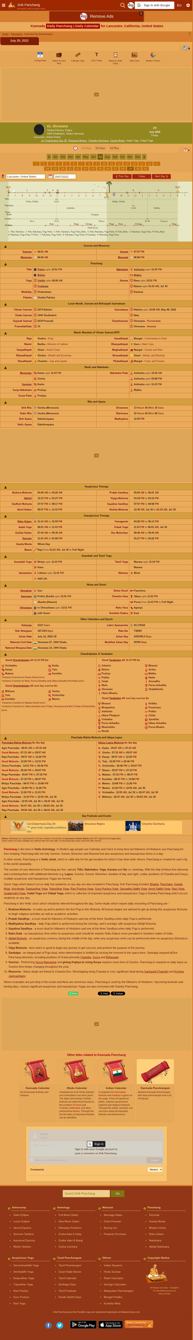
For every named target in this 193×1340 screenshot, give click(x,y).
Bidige (41, 275)
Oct (122, 156)
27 (115, 168)
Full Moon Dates (68, 1214)
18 (47, 168)
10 (104, 163)
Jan (55, 156)
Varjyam (27, 538)
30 (137, 168)
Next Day (161, 176)
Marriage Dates (113, 1214)
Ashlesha (139, 269)
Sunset (124, 251)
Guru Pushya (21, 1297)
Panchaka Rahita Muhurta (16, 742)
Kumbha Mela (112, 1303)
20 (62, 168)
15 (141, 163)
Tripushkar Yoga (59, 888)
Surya (96, 957)
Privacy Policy (164, 1294)
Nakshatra (122, 269)
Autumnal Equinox (24, 1240)
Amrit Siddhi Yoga (159, 888)
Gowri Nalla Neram (70, 1271)
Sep (115, 156)
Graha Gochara (68, 1246)
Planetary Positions (70, 1227)
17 (156, 163)
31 (145, 168)
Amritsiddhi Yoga (23, 1271)
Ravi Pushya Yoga (81, 888)
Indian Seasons (113, 1265)
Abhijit (28, 498)
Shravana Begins (77, 140)
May (85, 156)
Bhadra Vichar (157, 1227)
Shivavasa (26, 607)
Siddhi (41, 280)
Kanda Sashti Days (70, 1297)
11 (111, 163)
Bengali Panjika (113, 1297)
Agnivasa (26, 596)
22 (77, 168)
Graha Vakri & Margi (71, 1240)
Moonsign (26, 373)
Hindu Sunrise (112, 1271)
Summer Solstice (23, 1234)
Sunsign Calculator (115, 1284)
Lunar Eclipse (21, 1221)
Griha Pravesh (112, 1221)
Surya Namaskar (46, 962)
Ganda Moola (117, 140)
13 (126, 163)
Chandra (85, 957)
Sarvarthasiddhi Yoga (26, 1265)
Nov (130, 156)
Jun (93, 156)
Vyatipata (43, 286)
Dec (137, 156)
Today (142, 176)
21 (70, 168)
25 (100, 168)
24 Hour (100, 148)
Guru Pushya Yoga (106, 888)
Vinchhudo (17, 888)
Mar (70, 156)
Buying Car (110, 1227)
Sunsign (27, 384)
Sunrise (27, 251)
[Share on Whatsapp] (73, 993)
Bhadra (154, 884)
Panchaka (166, 884)
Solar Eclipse (21, 1214)
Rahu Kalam (25, 521)
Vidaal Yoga (146, 140)
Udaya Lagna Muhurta (111, 742)
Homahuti (26, 590)
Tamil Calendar (68, 1278)
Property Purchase (115, 1234)
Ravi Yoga (178, 888)
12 (119, 163)
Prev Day (122, 176)
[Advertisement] (96, 94)
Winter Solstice (22, 1246)
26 (107, 168)
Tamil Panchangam (70, 1265)
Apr (78, 156)
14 (134, 163)
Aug (107, 156)
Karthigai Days (67, 1284)
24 (92, 168)
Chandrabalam (21, 660)
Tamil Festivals (67, 1290)
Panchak (154, 1214)
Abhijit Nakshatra (159, 1246)
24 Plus (114, 148)
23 (85, 168)
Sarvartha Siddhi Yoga (133, 888)
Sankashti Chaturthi (156, 971)
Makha (137, 275)
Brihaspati (112, 957)
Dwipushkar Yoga (36, 888)
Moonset (123, 257)
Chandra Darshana (98, 140)
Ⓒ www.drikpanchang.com (164, 1291)
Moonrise (26, 257)
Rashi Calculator (113, 1278)
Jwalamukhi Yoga (14, 893)
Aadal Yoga (132, 140)
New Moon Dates (69, 1221)
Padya (41, 269)
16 (149, 163)
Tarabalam (115, 660)
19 (55, 168)
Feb (63, 156)
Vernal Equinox (22, 1227)
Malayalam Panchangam (118, 1290)
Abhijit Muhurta (17, 938)
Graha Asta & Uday (70, 1234)
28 (122, 168)
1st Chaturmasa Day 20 (54, 140)
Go (118, 1193)
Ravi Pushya (20, 1290)
